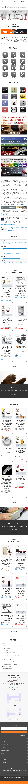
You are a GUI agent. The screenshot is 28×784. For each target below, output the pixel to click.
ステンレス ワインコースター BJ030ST (7, 449)
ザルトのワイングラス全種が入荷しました (11, 258)
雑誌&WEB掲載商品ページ (9, 224)
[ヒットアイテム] (23, 77)
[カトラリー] (14, 77)
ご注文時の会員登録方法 (7, 668)
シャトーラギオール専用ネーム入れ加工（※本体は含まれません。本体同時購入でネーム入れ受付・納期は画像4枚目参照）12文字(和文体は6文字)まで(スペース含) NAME (7, 481)
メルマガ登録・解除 (5, 770)
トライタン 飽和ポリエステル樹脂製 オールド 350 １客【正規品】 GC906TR (21, 422)
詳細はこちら (14, 394)
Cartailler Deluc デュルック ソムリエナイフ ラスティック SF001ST (21, 290)
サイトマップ (4, 657)
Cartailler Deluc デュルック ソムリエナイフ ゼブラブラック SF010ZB (7, 617)
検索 (15, 1)
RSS (10, 770)
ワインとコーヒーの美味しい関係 (8, 661)
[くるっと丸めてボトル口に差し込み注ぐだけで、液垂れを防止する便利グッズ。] (14, 112)
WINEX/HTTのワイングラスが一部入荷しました (13, 253)
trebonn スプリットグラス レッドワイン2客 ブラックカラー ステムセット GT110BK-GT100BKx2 (7, 348)
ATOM (14, 770)
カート (24, 1)
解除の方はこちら (23, 735)
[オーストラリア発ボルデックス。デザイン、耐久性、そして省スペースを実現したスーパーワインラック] (5, 112)
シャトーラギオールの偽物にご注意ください (11, 655)
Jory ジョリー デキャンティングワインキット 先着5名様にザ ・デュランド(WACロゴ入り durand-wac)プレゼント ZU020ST (7, 561)
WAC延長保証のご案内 (6, 666)
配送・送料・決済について (7, 648)
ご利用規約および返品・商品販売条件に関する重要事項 (13, 645)
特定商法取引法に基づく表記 (21, 770)
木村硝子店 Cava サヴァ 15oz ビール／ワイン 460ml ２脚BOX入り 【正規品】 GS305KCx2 (21, 560)
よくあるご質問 (5, 650)
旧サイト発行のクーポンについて (8, 652)
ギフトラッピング (8, 300)
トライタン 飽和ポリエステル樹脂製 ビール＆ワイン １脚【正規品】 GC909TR (21, 450)
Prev (2, 15)
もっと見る (13, 366)
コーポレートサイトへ (14, 687)
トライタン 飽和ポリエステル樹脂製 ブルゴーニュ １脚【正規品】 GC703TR (21, 479)
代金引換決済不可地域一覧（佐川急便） (10, 664)
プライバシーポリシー (14, 773)
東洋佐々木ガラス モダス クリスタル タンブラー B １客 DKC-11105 (21, 590)
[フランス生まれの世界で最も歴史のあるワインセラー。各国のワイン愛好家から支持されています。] (23, 112)
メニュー (5, 1)
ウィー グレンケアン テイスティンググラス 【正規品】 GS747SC (21, 617)
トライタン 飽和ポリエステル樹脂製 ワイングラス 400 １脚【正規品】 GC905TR (7, 320)
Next (26, 15)
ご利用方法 (4, 643)
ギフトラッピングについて (7, 659)
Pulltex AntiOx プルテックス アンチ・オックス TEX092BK (21, 348)
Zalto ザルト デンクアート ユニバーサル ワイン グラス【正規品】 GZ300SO (6, 290)
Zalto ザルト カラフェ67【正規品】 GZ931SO (7, 590)
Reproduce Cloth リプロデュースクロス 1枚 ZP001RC (21, 319)
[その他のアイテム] (5, 77)
